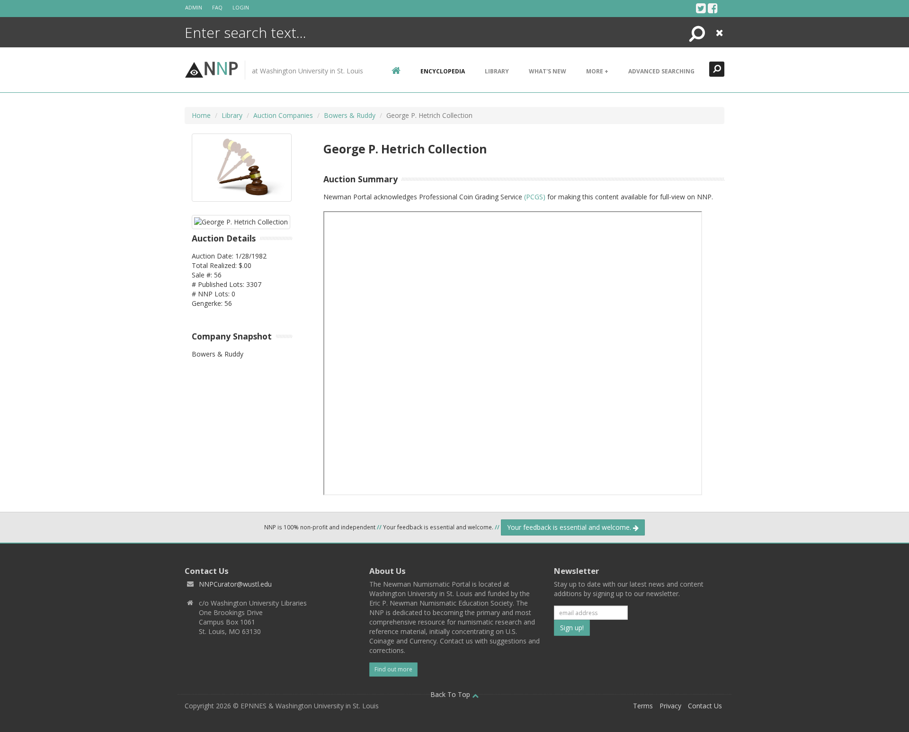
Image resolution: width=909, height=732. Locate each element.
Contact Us (705, 705)
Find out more (393, 669)
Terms (643, 705)
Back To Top (451, 694)
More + (597, 71)
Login (240, 7)
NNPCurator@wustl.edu (235, 584)
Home (201, 115)
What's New (547, 71)
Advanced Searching (661, 71)
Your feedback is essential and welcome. (570, 527)
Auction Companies (283, 115)
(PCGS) (534, 196)
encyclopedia (442, 71)
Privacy (670, 705)
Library (497, 71)
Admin (193, 7)
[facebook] (713, 8)
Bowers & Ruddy (349, 115)
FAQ (217, 7)
